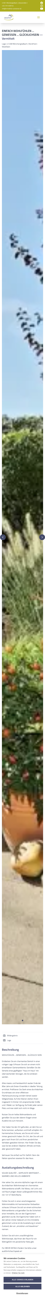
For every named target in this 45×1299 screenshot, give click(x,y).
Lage (9, 1040)
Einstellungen (22, 1293)
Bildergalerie (12, 1035)
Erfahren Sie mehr (18, 1273)
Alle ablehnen (22, 1286)
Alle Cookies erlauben (22, 1280)
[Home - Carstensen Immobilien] (8, 17)
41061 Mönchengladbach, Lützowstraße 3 (14, 3)
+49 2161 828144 (8, 6)
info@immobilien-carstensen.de (11, 9)
